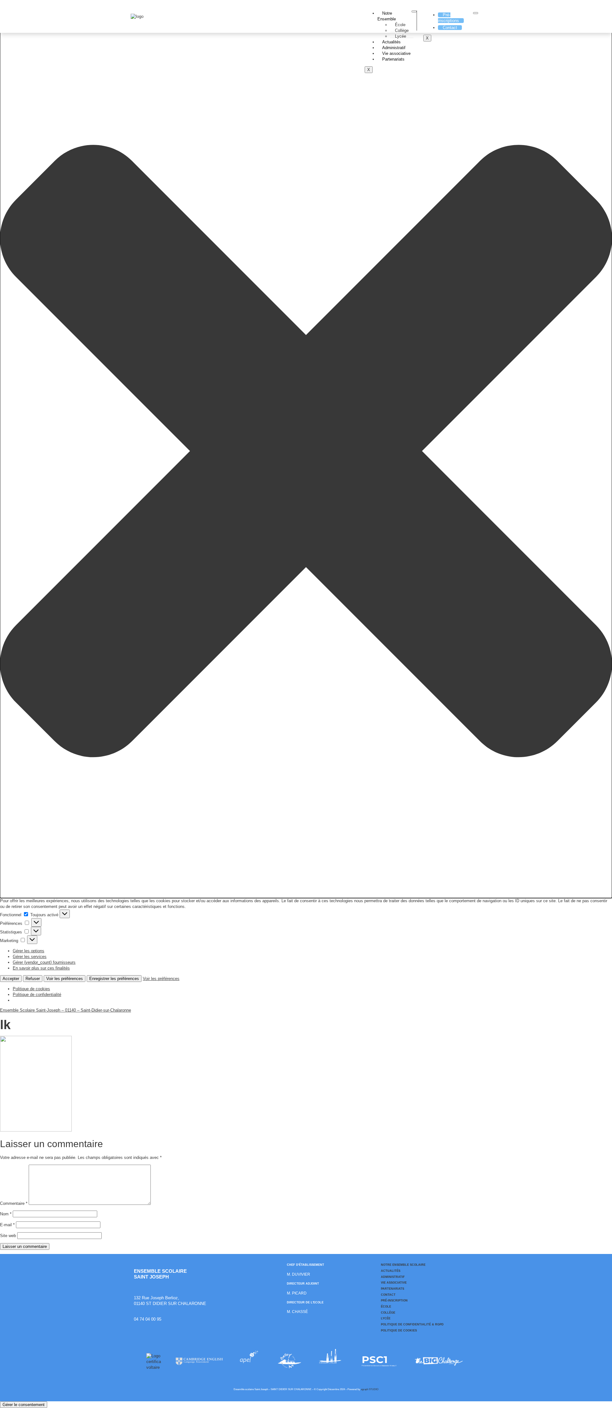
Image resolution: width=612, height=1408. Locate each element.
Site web (8, 1235)
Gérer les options (28, 950)
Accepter (11, 978)
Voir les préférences (64, 978)
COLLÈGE (388, 1312)
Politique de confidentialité (37, 994)
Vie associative (396, 53)
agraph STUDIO (369, 1389)
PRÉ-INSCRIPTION (394, 1300)
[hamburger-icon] (414, 11)
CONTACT (388, 1294)
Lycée (400, 36)
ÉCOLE (386, 1306)
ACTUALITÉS (390, 1270)
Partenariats (393, 59)
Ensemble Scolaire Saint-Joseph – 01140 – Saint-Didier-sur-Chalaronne (65, 1010)
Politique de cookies (31, 988)
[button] (306, 452)
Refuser (33, 978)
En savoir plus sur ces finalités (41, 968)
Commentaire (13, 1203)
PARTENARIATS (392, 1288)
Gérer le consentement (24, 1404)
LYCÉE (385, 1318)
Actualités (391, 42)
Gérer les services (30, 956)
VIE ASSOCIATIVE (394, 1282)
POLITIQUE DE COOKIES (399, 1330)
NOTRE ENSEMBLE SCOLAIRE (403, 1264)
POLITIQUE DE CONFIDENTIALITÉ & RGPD (412, 1324)
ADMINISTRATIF (393, 1277)
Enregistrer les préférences (114, 978)
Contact (450, 27)
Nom (5, 1214)
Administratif (393, 47)
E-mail (7, 1224)
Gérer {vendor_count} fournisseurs (44, 962)
